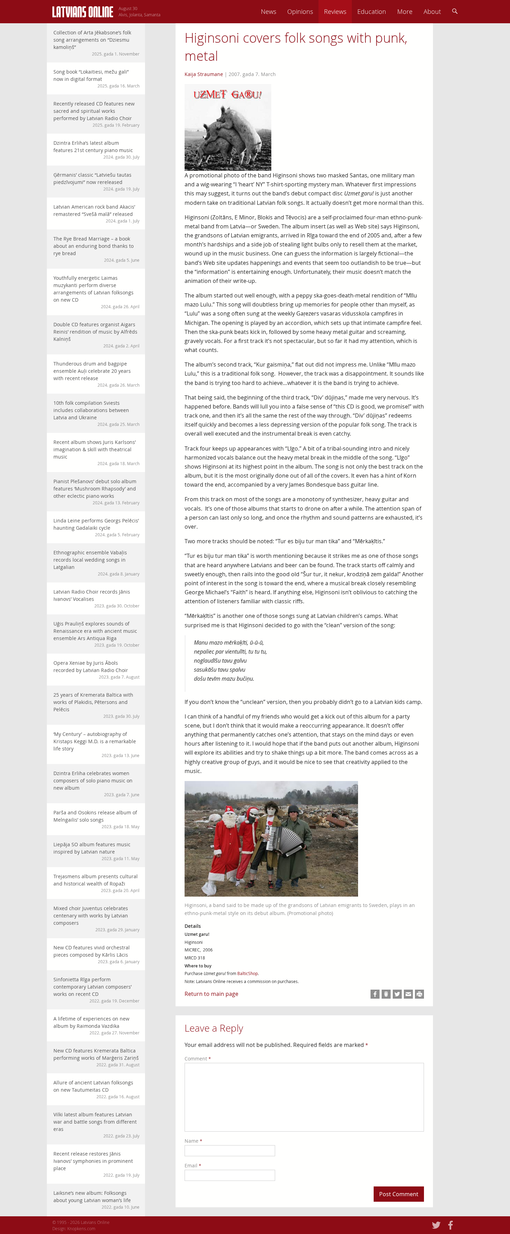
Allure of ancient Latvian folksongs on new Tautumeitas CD (96, 1089)
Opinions (300, 11)
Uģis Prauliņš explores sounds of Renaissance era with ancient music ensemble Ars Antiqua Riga (96, 634)
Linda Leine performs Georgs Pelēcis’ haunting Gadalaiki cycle (96, 527)
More (405, 11)
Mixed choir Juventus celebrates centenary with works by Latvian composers (96, 918)
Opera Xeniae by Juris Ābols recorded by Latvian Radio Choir (96, 670)
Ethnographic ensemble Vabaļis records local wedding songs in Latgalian (96, 563)
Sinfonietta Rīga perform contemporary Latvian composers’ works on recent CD (96, 990)
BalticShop (247, 973)
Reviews (335, 11)
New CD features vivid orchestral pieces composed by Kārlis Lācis (96, 954)
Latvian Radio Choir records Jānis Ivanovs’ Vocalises (96, 598)
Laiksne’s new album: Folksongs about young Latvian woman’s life (96, 1200)
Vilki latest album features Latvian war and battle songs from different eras (96, 1125)
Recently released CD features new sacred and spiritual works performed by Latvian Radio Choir (96, 114)
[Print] (419, 994)
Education (371, 11)
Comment (198, 1058)
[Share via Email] (408, 994)
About (432, 11)
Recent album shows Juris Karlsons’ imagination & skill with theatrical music (96, 452)
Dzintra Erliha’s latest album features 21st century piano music (96, 150)
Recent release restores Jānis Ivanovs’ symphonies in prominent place (96, 1164)
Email (193, 1165)
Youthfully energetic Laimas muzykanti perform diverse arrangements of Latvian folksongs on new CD (96, 292)
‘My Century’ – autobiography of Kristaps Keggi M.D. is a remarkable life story (96, 744)
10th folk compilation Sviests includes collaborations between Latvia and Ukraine (96, 413)
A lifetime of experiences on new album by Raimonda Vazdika (96, 1025)
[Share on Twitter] (397, 994)
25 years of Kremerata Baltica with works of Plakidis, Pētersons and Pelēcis (96, 705)
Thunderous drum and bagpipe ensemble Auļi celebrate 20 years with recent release (96, 374)
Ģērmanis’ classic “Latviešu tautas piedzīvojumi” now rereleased (96, 181)
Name (193, 1141)
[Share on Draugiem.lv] (386, 994)
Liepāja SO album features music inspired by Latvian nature (96, 851)
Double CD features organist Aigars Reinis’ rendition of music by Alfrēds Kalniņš (96, 335)
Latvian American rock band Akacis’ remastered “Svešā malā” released (96, 213)
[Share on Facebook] (375, 994)
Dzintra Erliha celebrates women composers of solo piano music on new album (96, 783)
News (268, 11)
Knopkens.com (81, 1228)
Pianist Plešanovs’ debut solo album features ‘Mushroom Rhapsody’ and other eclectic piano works (96, 491)
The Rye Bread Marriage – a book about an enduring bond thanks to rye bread (96, 249)
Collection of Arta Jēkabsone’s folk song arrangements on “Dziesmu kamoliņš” (96, 43)
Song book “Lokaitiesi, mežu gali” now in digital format (96, 78)
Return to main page (211, 994)
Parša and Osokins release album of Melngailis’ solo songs (96, 819)
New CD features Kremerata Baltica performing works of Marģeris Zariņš (96, 1057)
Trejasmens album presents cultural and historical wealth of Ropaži (96, 883)
